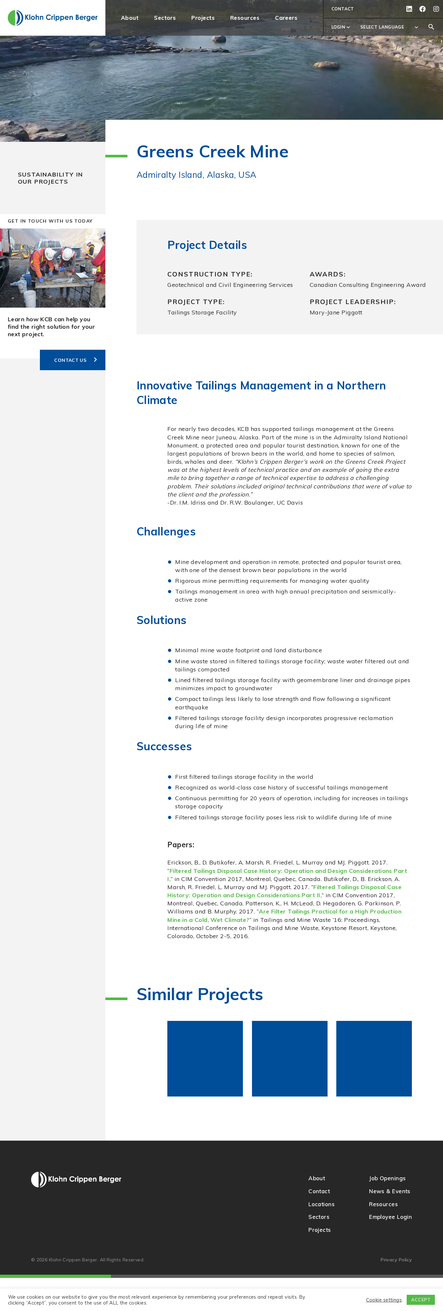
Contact (342, 8)
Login (341, 27)
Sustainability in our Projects (50, 178)
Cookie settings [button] (384, 1300)
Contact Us (70, 360)
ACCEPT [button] (420, 1300)
